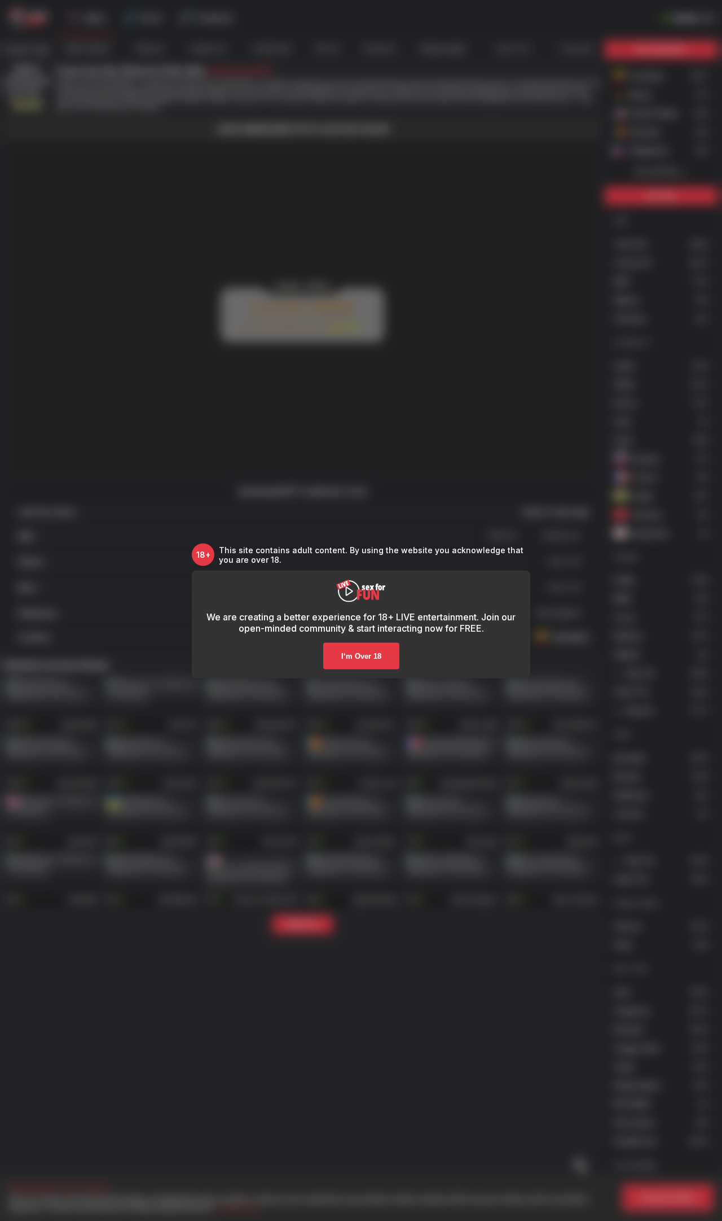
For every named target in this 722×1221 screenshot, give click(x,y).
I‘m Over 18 (361, 655)
